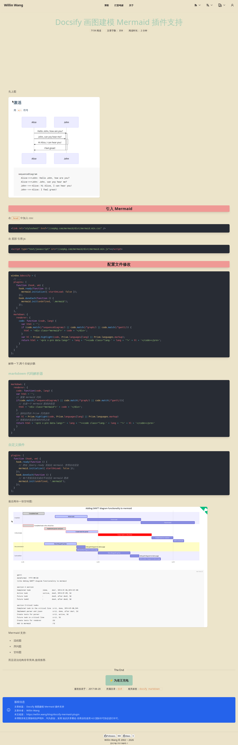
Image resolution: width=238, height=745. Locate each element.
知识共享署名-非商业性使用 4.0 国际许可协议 (86, 718)
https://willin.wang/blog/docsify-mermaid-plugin (52, 714)
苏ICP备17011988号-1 (119, 743)
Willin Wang (13, 5)
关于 (131, 5)
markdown (154, 688)
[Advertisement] (119, 60)
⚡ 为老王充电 (119, 680)
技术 (120, 688)
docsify (143, 688)
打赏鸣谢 (119, 5)
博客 (106, 5)
